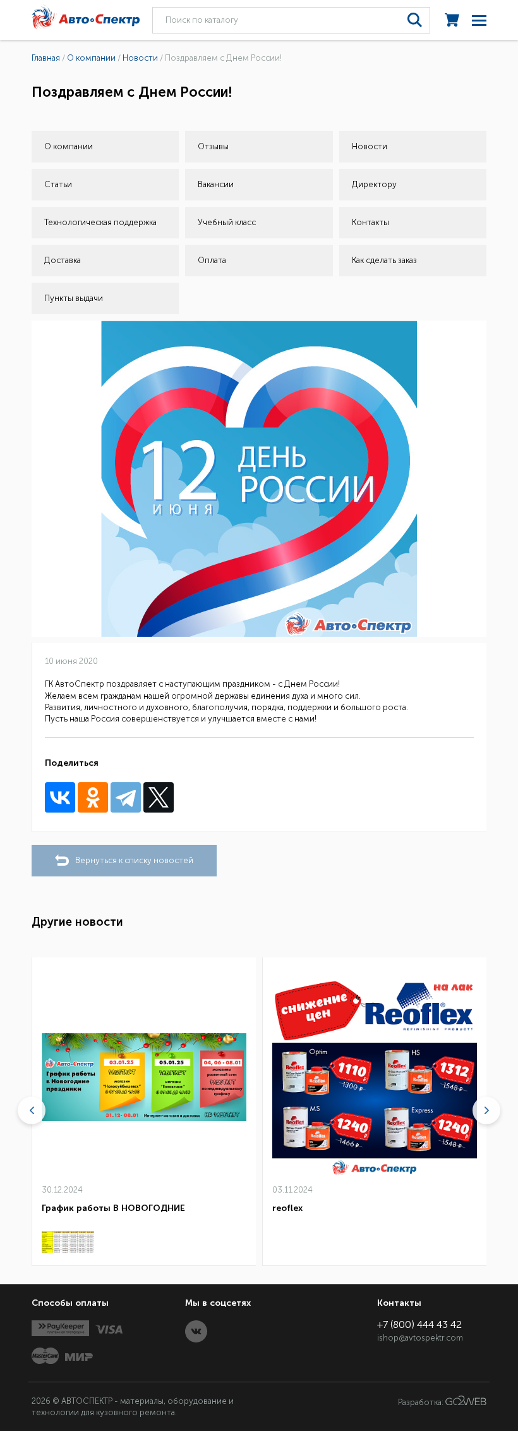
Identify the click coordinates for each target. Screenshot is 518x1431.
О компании (68, 146)
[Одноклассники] (93, 797)
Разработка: (421, 1402)
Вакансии (216, 184)
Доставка (62, 260)
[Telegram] (126, 797)
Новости (369, 146)
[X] (158, 797)
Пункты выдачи (73, 298)
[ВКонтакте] (60, 797)
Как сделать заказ (384, 260)
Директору (374, 184)
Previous (31, 1110)
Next (486, 1110)
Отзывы (213, 146)
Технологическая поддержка (100, 222)
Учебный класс (227, 222)
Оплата (212, 260)
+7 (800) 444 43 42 (419, 1324)
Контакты (370, 222)
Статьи (58, 184)
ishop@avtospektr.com (420, 1337)
